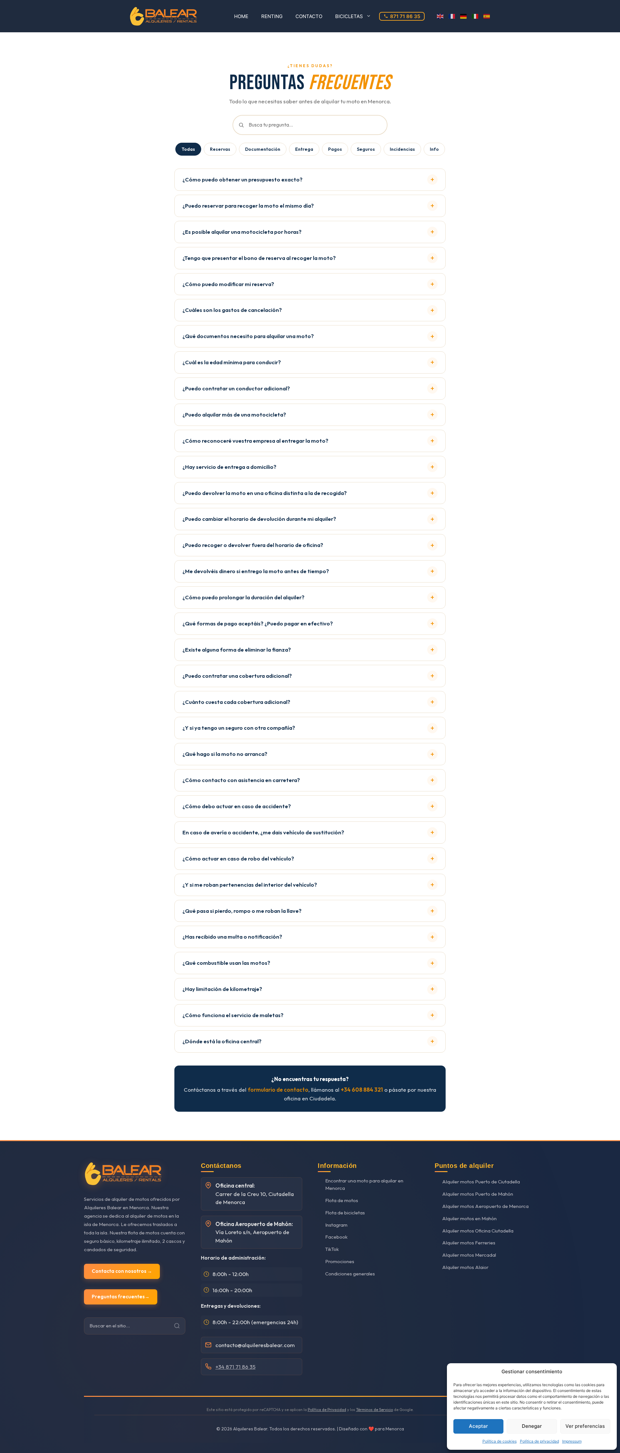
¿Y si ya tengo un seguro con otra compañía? (238, 727)
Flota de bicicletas (345, 1213)
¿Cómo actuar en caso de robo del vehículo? (238, 858)
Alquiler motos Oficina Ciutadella (477, 1231)
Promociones (339, 1261)
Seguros (366, 149)
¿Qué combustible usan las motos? (226, 962)
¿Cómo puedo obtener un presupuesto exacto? (242, 179)
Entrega (304, 149)
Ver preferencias (585, 1426)
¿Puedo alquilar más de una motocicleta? (234, 414)
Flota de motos (341, 1200)
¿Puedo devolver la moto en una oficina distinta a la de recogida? (264, 492)
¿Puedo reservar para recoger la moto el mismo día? (248, 205)
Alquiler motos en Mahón (469, 1218)
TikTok (332, 1249)
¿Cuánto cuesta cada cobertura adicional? (236, 701)
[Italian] (475, 16)
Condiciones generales (350, 1274)
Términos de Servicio (374, 1409)
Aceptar (478, 1426)
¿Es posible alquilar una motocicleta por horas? (242, 231)
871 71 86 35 (405, 16)
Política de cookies (499, 1441)
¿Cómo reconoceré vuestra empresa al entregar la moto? (255, 440)
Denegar (532, 1426)
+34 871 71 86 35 (235, 1366)
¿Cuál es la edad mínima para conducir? (231, 362)
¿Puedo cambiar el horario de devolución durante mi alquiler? (259, 518)
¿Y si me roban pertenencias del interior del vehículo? (249, 884)
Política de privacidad (539, 1441)
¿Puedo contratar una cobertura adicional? (237, 675)
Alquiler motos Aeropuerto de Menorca (485, 1206)
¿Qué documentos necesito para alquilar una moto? (248, 336)
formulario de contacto (278, 1089)
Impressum (572, 1441)
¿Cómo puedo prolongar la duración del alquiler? (243, 597)
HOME (241, 16)
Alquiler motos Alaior (465, 1267)
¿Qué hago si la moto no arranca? (224, 753)
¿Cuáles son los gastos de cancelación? (232, 309)
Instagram (336, 1225)
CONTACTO (308, 16)
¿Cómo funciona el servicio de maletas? (233, 1015)
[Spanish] (487, 16)
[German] (464, 16)
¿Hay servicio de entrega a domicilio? (229, 466)
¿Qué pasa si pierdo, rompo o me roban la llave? (242, 910)
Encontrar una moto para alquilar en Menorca (364, 1184)
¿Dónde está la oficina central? (222, 1041)
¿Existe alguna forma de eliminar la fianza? (236, 649)
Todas (188, 149)
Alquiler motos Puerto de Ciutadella (481, 1182)
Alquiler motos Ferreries (468, 1243)
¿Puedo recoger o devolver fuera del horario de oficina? (252, 544)
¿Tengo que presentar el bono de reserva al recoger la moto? (259, 257)
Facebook (336, 1237)
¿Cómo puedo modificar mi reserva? (228, 284)
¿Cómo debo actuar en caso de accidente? (236, 806)
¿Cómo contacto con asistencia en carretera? (241, 780)
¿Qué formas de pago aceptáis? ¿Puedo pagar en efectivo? (257, 623)
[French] (452, 16)
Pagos (335, 149)
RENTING (272, 16)
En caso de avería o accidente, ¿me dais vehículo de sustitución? (263, 832)
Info (434, 149)
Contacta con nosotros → (122, 1271)
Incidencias (402, 149)
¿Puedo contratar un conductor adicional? (236, 388)
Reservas (220, 149)
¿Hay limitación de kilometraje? (222, 988)
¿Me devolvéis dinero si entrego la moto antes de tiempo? (255, 571)
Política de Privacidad (327, 1409)
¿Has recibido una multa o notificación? (232, 936)
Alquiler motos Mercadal (469, 1255)
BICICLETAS (349, 16)
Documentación (262, 149)
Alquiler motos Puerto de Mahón (477, 1194)
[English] (440, 16)
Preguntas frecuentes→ (121, 1296)
